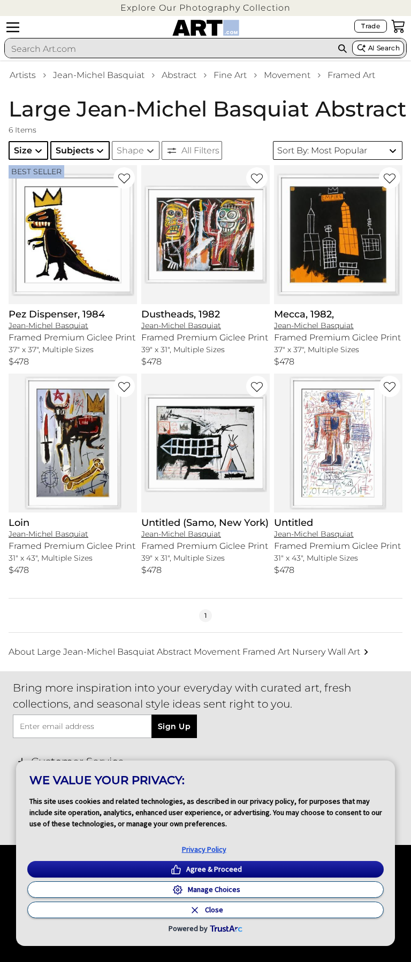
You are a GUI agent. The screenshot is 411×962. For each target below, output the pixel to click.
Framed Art (351, 75)
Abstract (179, 75)
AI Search (384, 48)
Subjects (75, 150)
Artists (23, 75)
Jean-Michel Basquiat (98, 75)
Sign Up (174, 726)
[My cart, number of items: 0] (398, 26)
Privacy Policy (204, 849)
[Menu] (12, 27)
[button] (205, 8)
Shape (130, 150)
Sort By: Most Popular (322, 150)
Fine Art (230, 75)
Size (23, 150)
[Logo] (205, 28)
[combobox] (169, 48)
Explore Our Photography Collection (205, 8)
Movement (287, 75)
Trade (370, 26)
